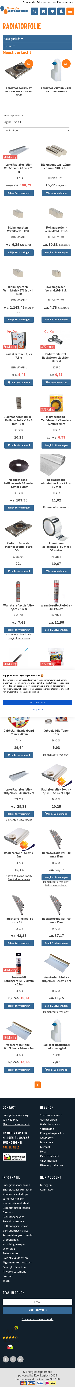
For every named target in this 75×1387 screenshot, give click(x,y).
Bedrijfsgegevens (13, 1217)
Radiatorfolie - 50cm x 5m (18, 854)
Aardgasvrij (47, 1138)
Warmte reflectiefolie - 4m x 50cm (56, 607)
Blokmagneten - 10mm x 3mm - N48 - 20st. (56, 166)
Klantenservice (65, 2)
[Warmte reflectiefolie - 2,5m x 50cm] (19, 591)
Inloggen (46, 1185)
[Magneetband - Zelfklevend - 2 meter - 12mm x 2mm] (56, 403)
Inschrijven (36, 1310)
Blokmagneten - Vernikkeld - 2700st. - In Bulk (18, 290)
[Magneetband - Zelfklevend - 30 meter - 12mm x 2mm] (19, 466)
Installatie (47, 1142)
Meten (44, 1151)
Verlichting (47, 1128)
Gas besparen (48, 1119)
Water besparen (50, 1124)
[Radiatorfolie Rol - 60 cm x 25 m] (56, 904)
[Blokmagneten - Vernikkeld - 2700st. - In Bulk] (19, 273)
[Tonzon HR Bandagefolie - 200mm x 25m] (19, 963)
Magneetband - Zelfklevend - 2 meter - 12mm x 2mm (56, 420)
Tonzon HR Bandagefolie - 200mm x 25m (19, 980)
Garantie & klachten (15, 1258)
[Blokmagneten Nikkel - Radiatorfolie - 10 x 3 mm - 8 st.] (19, 403)
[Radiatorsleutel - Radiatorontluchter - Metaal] (56, 340)
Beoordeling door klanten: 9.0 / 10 (37, 1379)
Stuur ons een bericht (16, 1124)
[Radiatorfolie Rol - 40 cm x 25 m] (56, 839)
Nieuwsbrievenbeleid (16, 1203)
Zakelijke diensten (46, 2)
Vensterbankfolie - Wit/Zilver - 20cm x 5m (56, 979)
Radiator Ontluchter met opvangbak (56, 89)
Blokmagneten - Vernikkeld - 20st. (56, 229)
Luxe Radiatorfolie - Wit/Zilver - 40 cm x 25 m (18, 168)
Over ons (8, 1212)
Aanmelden (47, 1189)
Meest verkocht (50, 1156)
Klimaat (45, 1147)
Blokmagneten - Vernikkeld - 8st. (56, 288)
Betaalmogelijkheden (16, 1207)
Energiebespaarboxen (16, 1185)
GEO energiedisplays (15, 1226)
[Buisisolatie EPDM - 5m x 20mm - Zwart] (56, 657)
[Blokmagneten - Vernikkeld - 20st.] (56, 213)
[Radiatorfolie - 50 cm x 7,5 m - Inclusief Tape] (56, 775)
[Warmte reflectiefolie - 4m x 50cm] (56, 591)
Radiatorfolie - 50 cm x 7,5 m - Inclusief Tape (56, 791)
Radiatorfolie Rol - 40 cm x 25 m (56, 854)
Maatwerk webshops (15, 1194)
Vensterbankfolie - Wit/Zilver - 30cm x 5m (19, 1046)
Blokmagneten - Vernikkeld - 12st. (18, 229)
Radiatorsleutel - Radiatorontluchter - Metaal (56, 357)
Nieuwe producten (51, 1165)
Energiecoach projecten (18, 1189)
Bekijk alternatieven (19, 638)
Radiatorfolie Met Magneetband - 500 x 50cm (19, 91)
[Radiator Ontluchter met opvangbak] (56, 70)
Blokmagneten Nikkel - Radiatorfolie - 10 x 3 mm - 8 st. (19, 420)
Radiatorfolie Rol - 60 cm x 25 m (56, 920)
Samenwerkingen (13, 1198)
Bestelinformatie (14, 1221)
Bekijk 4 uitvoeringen (19, 252)
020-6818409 (10, 1119)
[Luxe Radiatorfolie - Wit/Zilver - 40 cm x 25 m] (19, 150)
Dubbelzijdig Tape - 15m (56, 732)
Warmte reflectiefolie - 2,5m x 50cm (18, 607)
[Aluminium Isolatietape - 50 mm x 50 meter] (56, 528)
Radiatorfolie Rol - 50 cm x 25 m (19, 920)
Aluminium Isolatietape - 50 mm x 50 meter (56, 546)
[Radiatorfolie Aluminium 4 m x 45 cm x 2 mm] (56, 466)
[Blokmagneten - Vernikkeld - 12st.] (19, 213)
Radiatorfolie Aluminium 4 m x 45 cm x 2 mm (56, 483)
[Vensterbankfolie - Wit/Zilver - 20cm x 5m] (56, 963)
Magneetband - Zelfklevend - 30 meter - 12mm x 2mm (19, 483)
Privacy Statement (14, 1271)
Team (6, 1280)
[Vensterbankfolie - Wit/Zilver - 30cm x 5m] (19, 1031)
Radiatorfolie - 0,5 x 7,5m (19, 356)
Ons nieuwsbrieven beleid (38, 1319)
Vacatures (9, 1248)
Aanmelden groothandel (18, 1235)
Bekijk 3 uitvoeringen (56, 877)
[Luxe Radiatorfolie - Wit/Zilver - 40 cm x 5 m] (19, 775)
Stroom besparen (51, 1115)
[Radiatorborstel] (19, 657)
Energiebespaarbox (52, 1133)
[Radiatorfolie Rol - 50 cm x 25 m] (19, 904)
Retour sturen (11, 1253)
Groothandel (29, 2)
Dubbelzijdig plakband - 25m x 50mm (19, 732)
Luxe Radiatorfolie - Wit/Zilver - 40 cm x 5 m (18, 791)
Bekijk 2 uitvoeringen (19, 193)
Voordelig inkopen (14, 1244)
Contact (8, 1276)
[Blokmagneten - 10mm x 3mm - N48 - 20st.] (56, 150)
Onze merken (48, 1160)
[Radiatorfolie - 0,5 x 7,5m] (19, 340)
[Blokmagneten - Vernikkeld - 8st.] (56, 273)
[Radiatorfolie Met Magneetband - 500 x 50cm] (19, 70)
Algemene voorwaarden (17, 1262)
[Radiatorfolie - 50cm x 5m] (19, 839)
